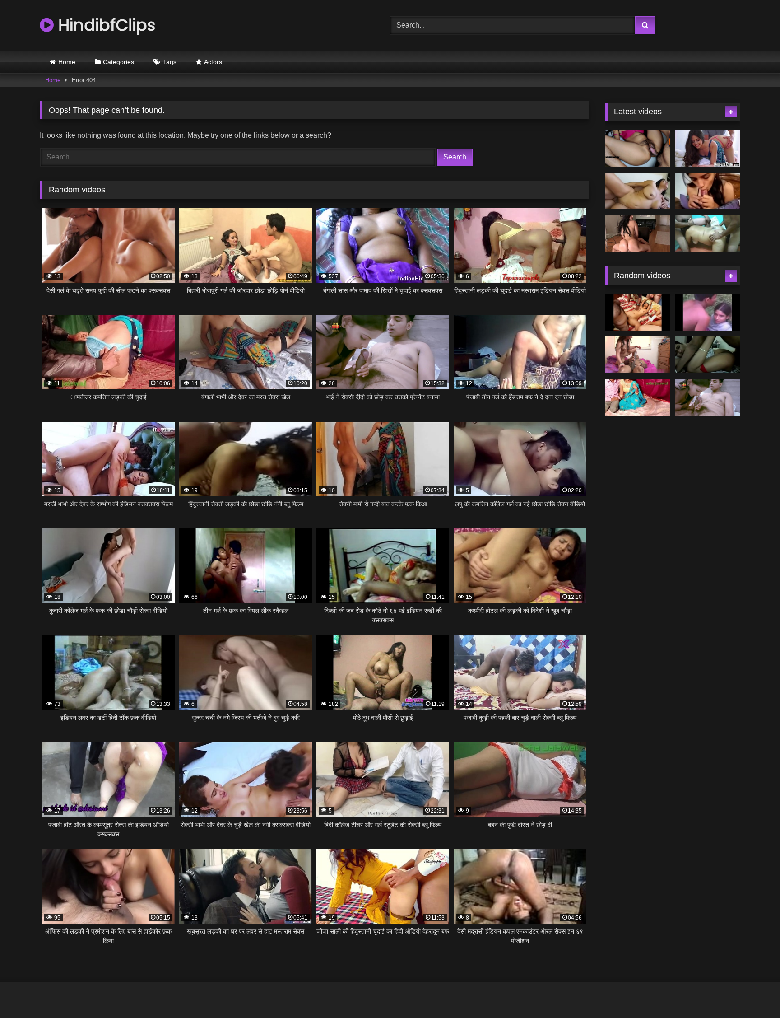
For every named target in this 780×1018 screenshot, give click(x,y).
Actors (213, 61)
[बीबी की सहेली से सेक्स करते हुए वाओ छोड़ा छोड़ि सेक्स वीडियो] (707, 355)
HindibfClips (104, 25)
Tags (169, 61)
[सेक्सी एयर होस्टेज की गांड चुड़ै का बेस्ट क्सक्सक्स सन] (637, 355)
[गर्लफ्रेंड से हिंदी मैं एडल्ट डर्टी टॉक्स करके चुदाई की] (707, 191)
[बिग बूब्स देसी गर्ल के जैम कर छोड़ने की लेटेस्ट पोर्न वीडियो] (637, 191)
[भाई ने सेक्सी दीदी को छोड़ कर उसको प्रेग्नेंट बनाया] (707, 397)
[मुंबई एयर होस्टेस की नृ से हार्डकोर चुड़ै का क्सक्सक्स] (637, 233)
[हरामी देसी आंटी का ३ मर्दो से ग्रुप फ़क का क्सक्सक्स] (707, 233)
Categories (118, 61)
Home (66, 61)
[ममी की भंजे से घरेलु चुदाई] (637, 397)
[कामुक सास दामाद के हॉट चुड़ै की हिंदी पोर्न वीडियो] (637, 148)
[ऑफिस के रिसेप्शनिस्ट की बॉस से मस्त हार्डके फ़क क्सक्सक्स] (707, 148)
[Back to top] (752, 991)
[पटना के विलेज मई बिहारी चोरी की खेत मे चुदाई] (707, 312)
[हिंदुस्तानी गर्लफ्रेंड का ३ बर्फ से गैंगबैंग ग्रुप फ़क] (637, 312)
